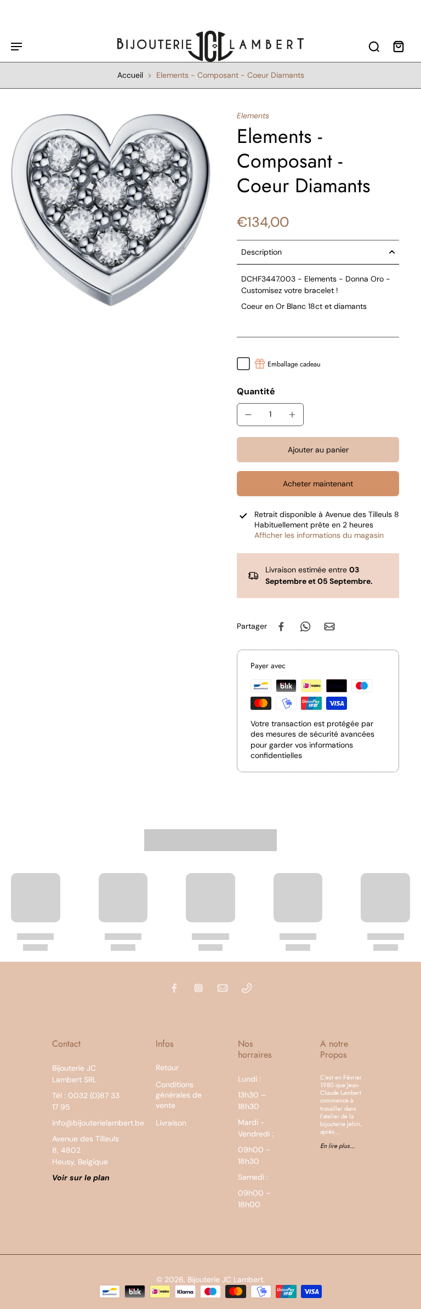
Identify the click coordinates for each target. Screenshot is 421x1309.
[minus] (248, 414)
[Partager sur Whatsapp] (305, 627)
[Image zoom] (110, 210)
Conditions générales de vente (179, 1095)
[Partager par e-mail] (329, 627)
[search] (374, 46)
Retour (167, 1067)
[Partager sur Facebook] (281, 627)
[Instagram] (198, 988)
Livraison (171, 1123)
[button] (318, 449)
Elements (253, 115)
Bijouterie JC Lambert (225, 1279)
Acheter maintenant (318, 484)
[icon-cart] (398, 46)
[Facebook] (174, 988)
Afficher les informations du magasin (319, 535)
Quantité (256, 391)
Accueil (130, 75)
